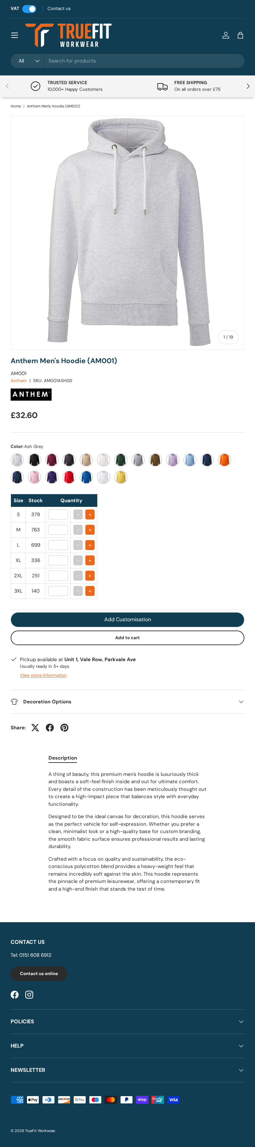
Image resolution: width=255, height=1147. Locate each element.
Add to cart (127, 638)
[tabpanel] (127, 832)
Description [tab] (62, 758)
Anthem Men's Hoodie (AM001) (53, 106)
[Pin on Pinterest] (64, 727)
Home (16, 106)
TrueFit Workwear (40, 1130)
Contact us (59, 8)
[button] (240, 35)
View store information (43, 675)
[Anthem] (32, 387)
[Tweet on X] (35, 727)
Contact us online (39, 973)
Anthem (19, 380)
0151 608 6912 (35, 955)
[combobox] (127, 61)
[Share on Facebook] (49, 727)
